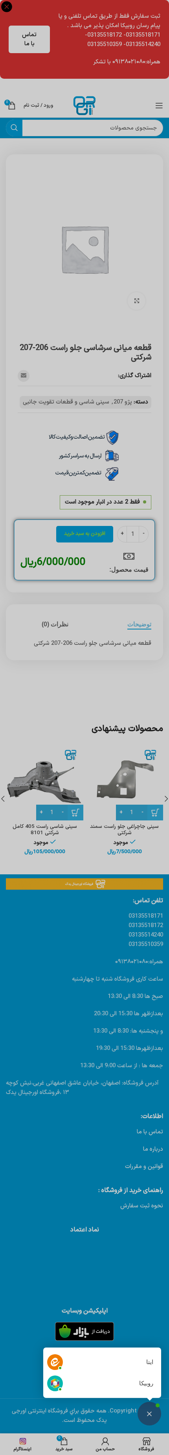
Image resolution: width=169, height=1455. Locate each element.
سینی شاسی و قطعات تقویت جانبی (66, 402)
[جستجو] (14, 128)
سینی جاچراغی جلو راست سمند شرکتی (124, 829)
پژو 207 (123, 402)
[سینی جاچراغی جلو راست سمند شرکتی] (124, 781)
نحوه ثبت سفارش (141, 1206)
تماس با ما (29, 39)
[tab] (139, 624)
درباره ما (153, 1149)
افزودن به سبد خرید (84, 534)
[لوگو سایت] (84, 105)
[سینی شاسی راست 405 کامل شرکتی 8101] (44, 781)
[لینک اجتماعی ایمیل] (23, 376)
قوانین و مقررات (144, 1166)
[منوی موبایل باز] (159, 105)
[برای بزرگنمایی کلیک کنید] (136, 301)
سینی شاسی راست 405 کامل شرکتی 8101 (45, 829)
